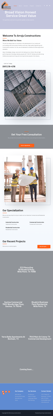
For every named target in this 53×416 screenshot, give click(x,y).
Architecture (31, 394)
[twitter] (47, 6)
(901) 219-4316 (44, 398)
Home (15, 6)
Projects (32, 6)
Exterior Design (32, 396)
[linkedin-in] (50, 6)
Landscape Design (32, 398)
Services (26, 6)
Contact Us (38, 6)
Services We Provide (20, 396)
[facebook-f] (44, 6)
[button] (26, 145)
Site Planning (31, 400)
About (20, 6)
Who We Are (18, 394)
